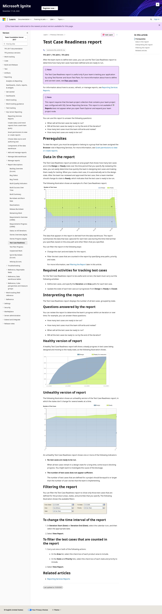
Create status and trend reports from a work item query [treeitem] (17, 125)
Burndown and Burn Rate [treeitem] (17, 199)
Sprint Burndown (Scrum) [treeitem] (16, 256)
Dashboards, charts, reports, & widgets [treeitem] (16, 86)
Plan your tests (71, 80)
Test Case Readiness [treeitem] (17, 243)
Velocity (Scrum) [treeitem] (15, 262)
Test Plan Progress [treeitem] (16, 247)
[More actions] (117, 35)
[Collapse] (27, 33)
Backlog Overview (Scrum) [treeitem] (16, 170)
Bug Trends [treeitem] (14, 179)
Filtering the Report (78, 264)
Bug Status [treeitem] (14, 175)
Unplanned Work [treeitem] (16, 251)
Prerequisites (140, 39)
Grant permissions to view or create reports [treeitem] (17, 133)
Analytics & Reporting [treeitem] (14, 81)
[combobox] (15, 38)
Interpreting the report (144, 45)
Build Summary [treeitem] (15, 194)
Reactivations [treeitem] (15, 205)
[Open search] (151, 19)
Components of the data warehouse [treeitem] (17, 147)
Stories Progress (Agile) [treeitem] (18, 239)
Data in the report (142, 42)
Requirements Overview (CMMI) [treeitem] (18, 218)
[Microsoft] (4, 19)
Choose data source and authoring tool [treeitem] (17, 140)
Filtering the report (142, 48)
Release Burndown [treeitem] (17, 209)
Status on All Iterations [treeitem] (18, 231)
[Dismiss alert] (157, 4)
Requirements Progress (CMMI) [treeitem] (18, 225)
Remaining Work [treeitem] (16, 213)
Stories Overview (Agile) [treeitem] (18, 235)
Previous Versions (56, 35)
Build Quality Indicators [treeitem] (18, 183)
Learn (46, 35)
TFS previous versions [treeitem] (12, 53)
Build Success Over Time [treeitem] (17, 188)
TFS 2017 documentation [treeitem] (13, 49)
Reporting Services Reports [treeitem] (15, 117)
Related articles (141, 50)
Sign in (156, 19)
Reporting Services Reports (58, 579)
